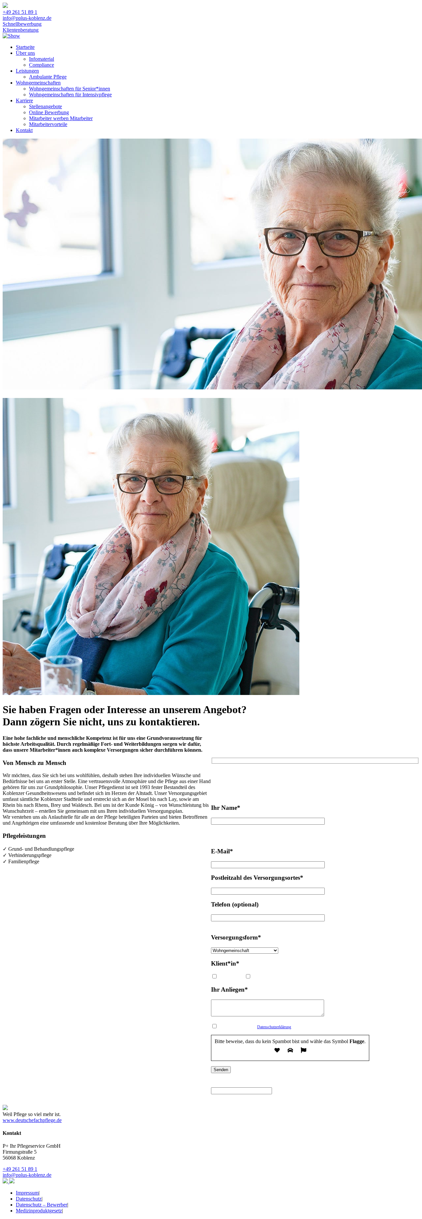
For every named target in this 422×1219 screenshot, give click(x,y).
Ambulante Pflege (48, 77)
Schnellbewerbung (22, 24)
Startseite (25, 47)
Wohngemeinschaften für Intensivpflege (70, 94)
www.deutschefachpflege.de (32, 1120)
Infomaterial (41, 59)
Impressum (27, 1193)
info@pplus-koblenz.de (27, 18)
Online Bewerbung (49, 112)
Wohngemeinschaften (38, 82)
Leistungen (27, 71)
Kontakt (24, 130)
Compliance (41, 65)
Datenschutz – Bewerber (41, 1204)
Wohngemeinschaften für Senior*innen (69, 88)
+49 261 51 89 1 (20, 12)
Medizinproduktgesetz (39, 1210)
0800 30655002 (298, 775)
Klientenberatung (21, 30)
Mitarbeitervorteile (48, 124)
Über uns (25, 53)
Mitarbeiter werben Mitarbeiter (61, 118)
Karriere (24, 100)
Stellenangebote (45, 106)
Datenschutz (29, 1199)
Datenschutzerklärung (274, 1027)
